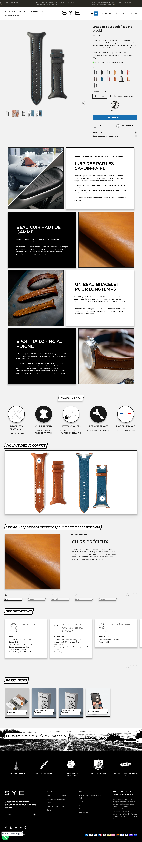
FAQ (116, 13)
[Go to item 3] (23, 113)
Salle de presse (85, 809)
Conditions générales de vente (58, 799)
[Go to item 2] (15, 113)
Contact (82, 805)
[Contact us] (5, 836)
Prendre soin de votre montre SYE (90, 796)
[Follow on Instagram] (11, 827)
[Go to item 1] (8, 113)
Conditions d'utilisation (55, 792)
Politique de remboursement (57, 806)
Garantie (50, 810)
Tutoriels (82, 802)
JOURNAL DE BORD (12, 15)
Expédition (50, 803)
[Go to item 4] (31, 113)
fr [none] (96, 13)
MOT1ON (22, 11)
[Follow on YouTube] (15, 827)
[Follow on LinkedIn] (20, 827)
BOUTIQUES (106, 13)
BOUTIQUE (9, 11)
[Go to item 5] (39, 113)
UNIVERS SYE (36, 11)
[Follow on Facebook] (6, 827)
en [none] (92, 13)
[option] (92, 13)
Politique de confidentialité (57, 795)
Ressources (83, 812)
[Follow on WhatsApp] (25, 827)
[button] (123, 13)
